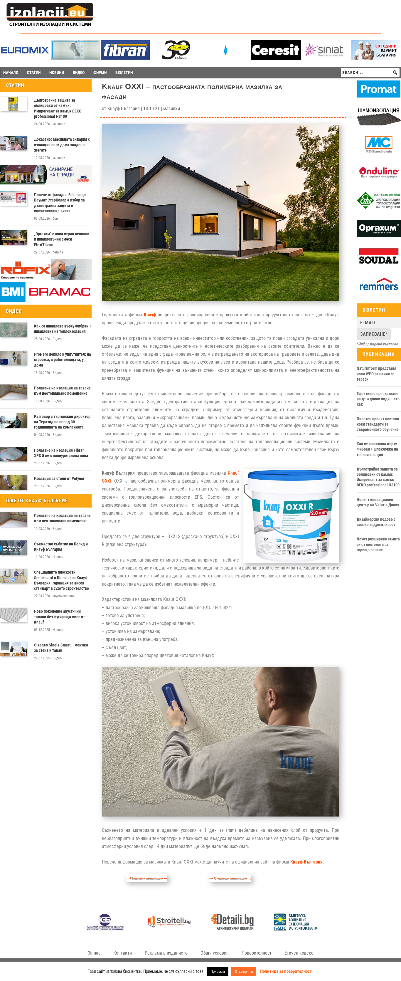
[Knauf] (225, 58)
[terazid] (175, 58)
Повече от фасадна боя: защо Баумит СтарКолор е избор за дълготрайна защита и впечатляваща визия (60, 202)
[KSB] (105, 929)
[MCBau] (379, 151)
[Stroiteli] (169, 929)
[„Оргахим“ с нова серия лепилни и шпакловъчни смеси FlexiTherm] (13, 237)
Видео (57, 339)
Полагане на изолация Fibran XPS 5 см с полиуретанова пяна (61, 453)
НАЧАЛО (10, 72)
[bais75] (296, 929)
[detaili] (232, 929)
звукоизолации (64, 596)
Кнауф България (123, 108)
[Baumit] (375, 58)
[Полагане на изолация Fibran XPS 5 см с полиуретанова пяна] (13, 454)
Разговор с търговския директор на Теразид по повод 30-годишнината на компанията (62, 421)
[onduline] (379, 179)
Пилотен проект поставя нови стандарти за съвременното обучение (378, 424)
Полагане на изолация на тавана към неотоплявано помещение (62, 391)
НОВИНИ (56, 72)
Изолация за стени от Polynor (59, 478)
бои (55, 218)
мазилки (59, 124)
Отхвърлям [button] (244, 971)
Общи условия (215, 953)
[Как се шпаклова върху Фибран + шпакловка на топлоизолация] (13, 329)
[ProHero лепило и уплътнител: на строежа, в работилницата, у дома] (13, 358)
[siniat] (326, 58)
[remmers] (379, 291)
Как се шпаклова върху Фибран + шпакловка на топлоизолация (62, 329)
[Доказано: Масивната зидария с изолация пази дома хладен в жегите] (13, 143)
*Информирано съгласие (377, 344)
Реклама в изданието (166, 953)
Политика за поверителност (286, 971)
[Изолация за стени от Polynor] (13, 482)
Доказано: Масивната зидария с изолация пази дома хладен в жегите (62, 144)
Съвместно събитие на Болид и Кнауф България (61, 547)
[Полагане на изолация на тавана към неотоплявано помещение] (13, 391)
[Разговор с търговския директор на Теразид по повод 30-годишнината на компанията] (13, 420)
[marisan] (75, 58)
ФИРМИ (100, 72)
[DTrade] (379, 124)
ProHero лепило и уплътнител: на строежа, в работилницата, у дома (62, 359)
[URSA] (46, 183)
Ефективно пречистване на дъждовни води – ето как (378, 398)
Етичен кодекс (298, 953)
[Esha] (379, 207)
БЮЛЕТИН (124, 72)
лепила (58, 252)
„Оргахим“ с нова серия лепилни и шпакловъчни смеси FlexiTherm (61, 239)
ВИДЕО (79, 72)
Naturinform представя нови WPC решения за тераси (376, 373)
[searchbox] (370, 72)
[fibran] (125, 58)
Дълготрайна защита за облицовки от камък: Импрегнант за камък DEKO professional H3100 (57, 108)
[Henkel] (276, 58)
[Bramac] (46, 300)
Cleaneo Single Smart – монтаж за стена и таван (61, 648)
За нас (94, 953)
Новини (58, 557)
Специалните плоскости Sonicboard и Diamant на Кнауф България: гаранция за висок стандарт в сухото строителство (61, 580)
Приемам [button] (217, 971)
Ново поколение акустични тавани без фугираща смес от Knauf (59, 616)
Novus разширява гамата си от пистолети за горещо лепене (378, 544)
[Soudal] (379, 263)
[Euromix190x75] (25, 58)
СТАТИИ (34, 72)
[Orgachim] (379, 236)
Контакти (122, 953)
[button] (395, 72)
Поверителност (257, 953)
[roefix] (46, 278)
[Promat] (378, 96)
